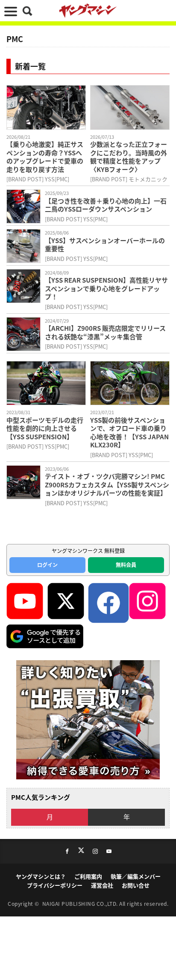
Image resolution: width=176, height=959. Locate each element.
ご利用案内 (88, 876)
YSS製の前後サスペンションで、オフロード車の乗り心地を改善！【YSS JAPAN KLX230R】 (129, 432)
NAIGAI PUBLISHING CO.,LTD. (81, 903)
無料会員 (126, 564)
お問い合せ (136, 885)
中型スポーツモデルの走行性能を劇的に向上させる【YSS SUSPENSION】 (44, 428)
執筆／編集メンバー (136, 876)
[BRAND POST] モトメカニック (128, 179)
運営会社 (102, 885)
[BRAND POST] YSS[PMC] (37, 179)
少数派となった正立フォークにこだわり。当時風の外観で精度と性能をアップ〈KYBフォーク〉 (128, 156)
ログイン (47, 564)
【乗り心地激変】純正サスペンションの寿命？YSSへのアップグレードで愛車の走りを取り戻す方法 (44, 156)
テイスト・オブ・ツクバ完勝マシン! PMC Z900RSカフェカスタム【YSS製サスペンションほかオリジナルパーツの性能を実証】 (107, 484)
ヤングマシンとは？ (41, 876)
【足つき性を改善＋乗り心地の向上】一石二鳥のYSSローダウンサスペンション (106, 205)
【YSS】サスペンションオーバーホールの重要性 (105, 244)
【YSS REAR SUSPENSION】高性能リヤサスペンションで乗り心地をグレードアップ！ (106, 288)
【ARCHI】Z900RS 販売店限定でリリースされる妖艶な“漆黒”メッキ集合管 (105, 332)
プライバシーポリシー (54, 885)
